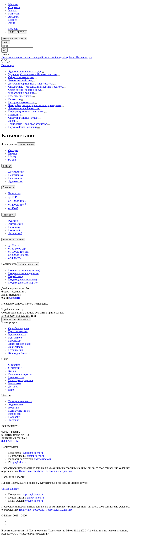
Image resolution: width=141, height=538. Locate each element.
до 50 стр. (14, 245)
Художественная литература (24, 71)
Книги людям (84, 57)
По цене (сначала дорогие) (23, 273)
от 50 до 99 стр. (17, 248)
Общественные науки (21, 77)
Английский (15, 223)
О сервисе (14, 7)
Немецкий (14, 227)
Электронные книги (20, 401)
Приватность (16, 377)
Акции (12, 22)
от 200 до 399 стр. (18, 254)
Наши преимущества (20, 380)
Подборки (70, 57)
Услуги (12, 10)
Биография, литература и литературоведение (34, 105)
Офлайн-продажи (18, 328)
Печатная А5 (15, 178)
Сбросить (14, 297)
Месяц (12, 156)
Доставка (13, 420)
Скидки (59, 57)
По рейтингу (15, 276)
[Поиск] (4, 50)
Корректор (14, 340)
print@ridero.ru (35, 455)
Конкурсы (14, 13)
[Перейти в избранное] (3, 62)
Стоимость (8, 187)
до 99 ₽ (12, 197)
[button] (70, 50)
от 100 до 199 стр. (18, 251)
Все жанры (7, 65)
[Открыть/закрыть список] (42, 72)
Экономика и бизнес (20, 80)
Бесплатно (14, 193)
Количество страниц (13, 239)
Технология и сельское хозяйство (27, 123)
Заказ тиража (16, 346)
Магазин (13, 4)
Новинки (13, 407)
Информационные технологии (26, 111)
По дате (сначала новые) (22, 279)
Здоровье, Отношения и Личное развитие (32, 74)
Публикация (15, 349)
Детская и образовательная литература (30, 83)
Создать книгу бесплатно (16, 319)
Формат (7, 166)
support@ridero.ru (33, 452)
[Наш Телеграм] (9, 524)
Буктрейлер (15, 337)
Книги (12, 371)
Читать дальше (10, 488)
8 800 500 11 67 (10, 441)
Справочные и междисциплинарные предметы (35, 86)
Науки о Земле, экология (22, 127)
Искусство (14, 99)
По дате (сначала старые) (22, 282)
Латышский (15, 233)
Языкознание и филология (23, 108)
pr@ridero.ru (20, 462)
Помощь (13, 28)
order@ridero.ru (43, 458)
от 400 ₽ (13, 208)
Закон (11, 120)
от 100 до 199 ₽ (17, 200)
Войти (6, 42)
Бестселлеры (33, 57)
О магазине (15, 367)
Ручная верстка (17, 334)
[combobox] (70, 46)
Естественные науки (20, 95)
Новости (13, 19)
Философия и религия (21, 92)
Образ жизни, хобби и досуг (24, 89)
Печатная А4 (15, 174)
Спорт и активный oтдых (23, 117)
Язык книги (8, 214)
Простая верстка (18, 331)
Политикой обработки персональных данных (45, 471)
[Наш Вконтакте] (10, 521)
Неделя (12, 153)
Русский (13, 220)
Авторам (13, 16)
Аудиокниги (15, 404)
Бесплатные (48, 57)
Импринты (20, 57)
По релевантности (28, 264)
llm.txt (11, 389)
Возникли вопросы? (20, 374)
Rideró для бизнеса (19, 353)
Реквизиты (14, 383)
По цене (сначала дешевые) (24, 270)
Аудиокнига (15, 181)
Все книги (7, 57)
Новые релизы (26, 144)
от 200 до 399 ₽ (17, 204)
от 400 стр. (14, 257)
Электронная (16, 171)
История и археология (21, 102)
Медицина (14, 114)
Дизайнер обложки (19, 343)
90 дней (12, 159)
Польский (14, 230)
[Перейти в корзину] (8, 62)
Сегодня (13, 150)
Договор (13, 386)
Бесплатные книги (19, 410)
